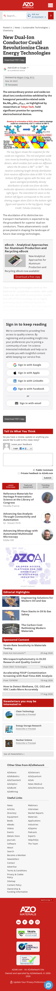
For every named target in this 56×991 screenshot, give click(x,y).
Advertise (12, 866)
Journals (11, 839)
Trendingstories (45, 486)
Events (10, 832)
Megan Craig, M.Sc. (26, 77)
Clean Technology (25, 711)
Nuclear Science (24, 740)
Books (10, 820)
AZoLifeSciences (36, 787)
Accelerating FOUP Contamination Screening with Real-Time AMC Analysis (27, 674)
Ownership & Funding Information (17, 890)
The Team (33, 843)
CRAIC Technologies (18, 666)
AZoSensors (34, 772)
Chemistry (8, 30)
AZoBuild (11, 787)
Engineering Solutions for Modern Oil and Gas (37, 599)
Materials (32, 816)
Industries (33, 824)
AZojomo (32, 828)
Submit (47, 477)
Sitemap (11, 881)
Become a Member (16, 855)
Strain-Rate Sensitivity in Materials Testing (24, 647)
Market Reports (35, 813)
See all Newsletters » (14, 754)
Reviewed (13, 84)
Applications (34, 820)
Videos (10, 828)
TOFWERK (13, 680)
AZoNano (11, 772)
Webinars (33, 805)
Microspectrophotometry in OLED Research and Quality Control (24, 660)
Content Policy (14, 885)
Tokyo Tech (27, 106)
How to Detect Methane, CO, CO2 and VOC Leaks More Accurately (26, 688)
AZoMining (12, 791)
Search (10, 851)
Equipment (12, 816)
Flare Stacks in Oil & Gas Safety (36, 613)
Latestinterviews (10, 486)
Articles (11, 809)
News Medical (35, 784)
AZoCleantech (14, 780)
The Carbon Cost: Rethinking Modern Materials (33, 628)
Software (11, 843)
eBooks (10, 824)
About (10, 847)
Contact (11, 862)
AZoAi (31, 780)
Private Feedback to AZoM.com (37, 473)
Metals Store (13, 836)
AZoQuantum (34, 776)
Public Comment (44, 470)
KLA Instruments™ (17, 653)
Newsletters (13, 859)
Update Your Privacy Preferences (29, 982)
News (17, 27)
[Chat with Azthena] (48, 985)
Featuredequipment (28, 486)
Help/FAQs (33, 839)
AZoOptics (12, 784)
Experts (32, 836)
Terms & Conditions (17, 870)
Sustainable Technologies (35, 27)
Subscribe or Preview (26, 714)
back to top (45, 900)
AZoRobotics (13, 776)
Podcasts (32, 832)
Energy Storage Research (28, 725)
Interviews (33, 809)
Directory (11, 813)
